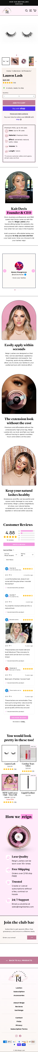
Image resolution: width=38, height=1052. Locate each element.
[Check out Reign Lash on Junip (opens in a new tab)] (23, 722)
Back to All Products (20, 960)
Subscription (19, 991)
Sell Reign (19, 1010)
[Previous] (4, 270)
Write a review (19, 544)
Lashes (19, 988)
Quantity (5, 92)
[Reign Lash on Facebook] (20, 1036)
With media (9, 559)
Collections (16, 71)
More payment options (19, 114)
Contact (19, 1017)
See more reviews (19, 717)
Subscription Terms (19, 1029)
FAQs (19, 1021)
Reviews (19, 1006)
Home (8, 71)
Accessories (19, 995)
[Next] (33, 270)
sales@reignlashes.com (23, 906)
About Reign (19, 1002)
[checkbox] (10, 559)
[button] (9, 82)
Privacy (19, 1025)
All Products (26, 71)
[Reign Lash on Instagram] (16, 1036)
